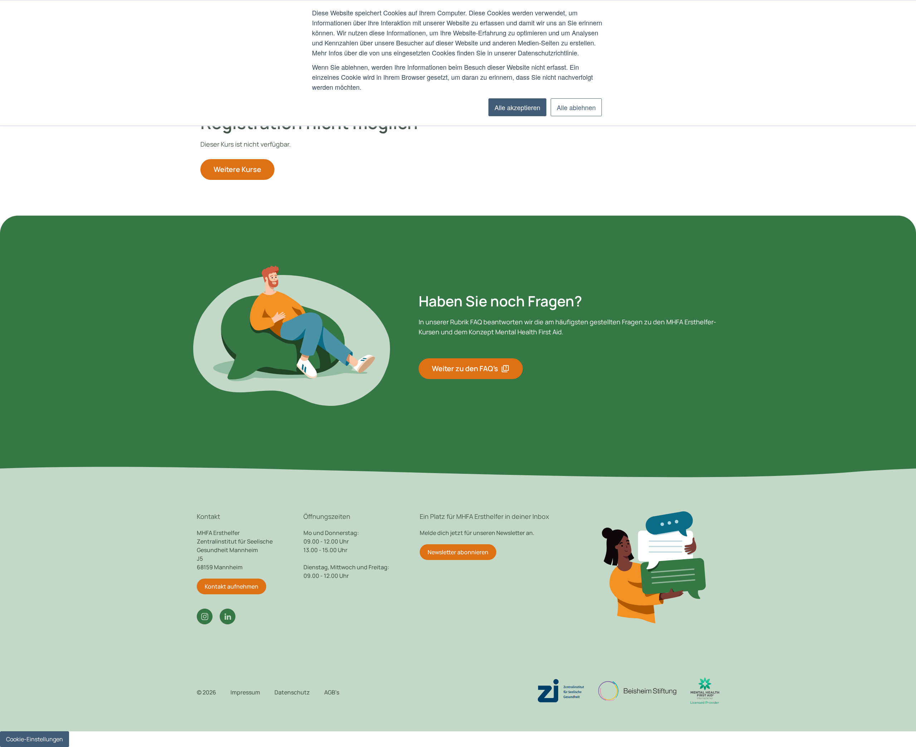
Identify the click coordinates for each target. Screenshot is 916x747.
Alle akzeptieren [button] (517, 107)
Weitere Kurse (237, 169)
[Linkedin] (227, 616)
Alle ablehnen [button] (576, 107)
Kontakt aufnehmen (231, 586)
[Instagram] (205, 616)
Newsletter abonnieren (458, 552)
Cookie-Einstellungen (34, 739)
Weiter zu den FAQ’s (471, 369)
